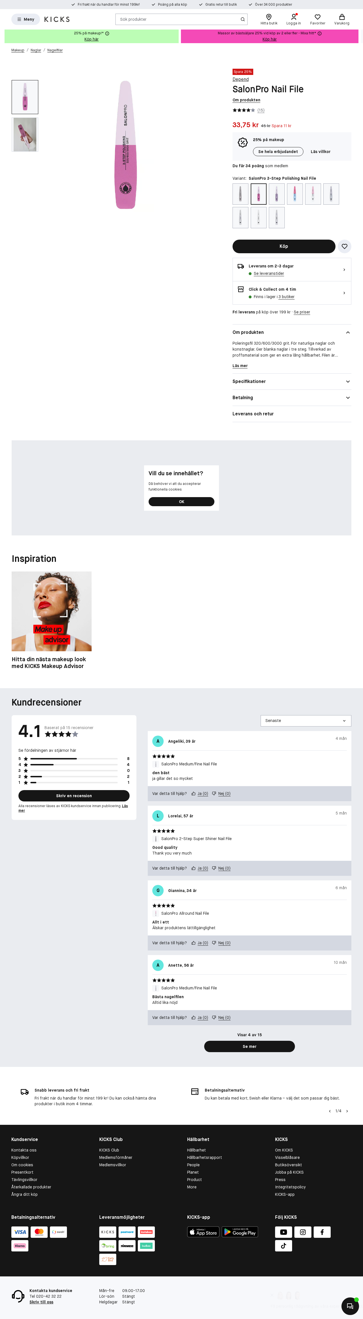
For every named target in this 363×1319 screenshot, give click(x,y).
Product (194, 1179)
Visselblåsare (287, 1157)
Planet (193, 1172)
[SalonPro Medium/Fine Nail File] (277, 217)
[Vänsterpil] (329, 1111)
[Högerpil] (358, 36)
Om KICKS (284, 1150)
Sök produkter (133, 19)
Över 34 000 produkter (273, 4)
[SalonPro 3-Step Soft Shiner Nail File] (277, 194)
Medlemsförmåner (115, 1157)
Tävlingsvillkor (24, 1179)
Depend (241, 79)
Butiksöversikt (288, 1164)
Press (280, 1179)
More (192, 1187)
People (193, 1164)
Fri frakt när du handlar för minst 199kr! (109, 4)
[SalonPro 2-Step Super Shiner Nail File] (240, 194)
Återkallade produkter (31, 1187)
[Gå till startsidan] (57, 19)
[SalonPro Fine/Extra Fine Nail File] (259, 217)
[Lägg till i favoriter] (344, 246)
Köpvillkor (20, 1157)
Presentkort (22, 1172)
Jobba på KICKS (289, 1172)
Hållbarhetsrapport (204, 1157)
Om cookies (22, 1164)
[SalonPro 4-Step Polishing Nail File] (295, 194)
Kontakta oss (24, 1150)
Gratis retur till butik (221, 4)
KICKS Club (109, 1150)
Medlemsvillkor (112, 1164)
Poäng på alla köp (172, 4)
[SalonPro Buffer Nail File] (331, 194)
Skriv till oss (41, 1302)
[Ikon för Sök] (242, 19)
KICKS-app (285, 1194)
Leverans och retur (253, 414)
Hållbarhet (196, 1150)
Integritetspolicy (290, 1187)
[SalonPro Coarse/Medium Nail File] (240, 217)
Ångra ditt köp (24, 1194)
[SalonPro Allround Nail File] (313, 194)
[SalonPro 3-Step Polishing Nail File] (259, 194)
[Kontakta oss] (350, 1306)
